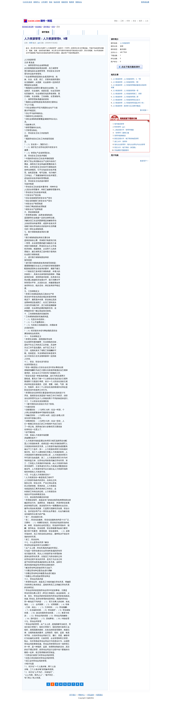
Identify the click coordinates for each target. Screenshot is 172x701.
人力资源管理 (125, 43)
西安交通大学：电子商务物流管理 (126, 139)
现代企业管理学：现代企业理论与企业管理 (129, 144)
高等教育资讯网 (27, 27)
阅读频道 (38, 27)
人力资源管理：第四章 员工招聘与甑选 (126, 106)
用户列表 (76, 32)
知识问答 (57, 2)
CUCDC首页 (27, 2)
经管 (128, 21)
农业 (134, 21)
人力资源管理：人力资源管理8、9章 (125, 82)
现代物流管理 (119, 124)
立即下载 (91, 32)
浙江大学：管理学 (120, 141)
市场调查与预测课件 (121, 150)
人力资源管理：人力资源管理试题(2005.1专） (129, 103)
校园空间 (64, 2)
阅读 (50, 2)
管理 (30, 43)
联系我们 (99, 695)
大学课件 (44, 2)
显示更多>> (144, 110)
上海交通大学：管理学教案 (124, 130)
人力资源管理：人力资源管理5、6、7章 (127, 79)
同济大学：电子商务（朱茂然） (125, 147)
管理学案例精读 (120, 136)
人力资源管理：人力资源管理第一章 (125, 91)
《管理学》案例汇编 (121, 133)
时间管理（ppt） (120, 127)
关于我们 (72, 695)
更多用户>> (144, 161)
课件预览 (46, 27)
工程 (122, 21)
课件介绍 (30, 32)
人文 (146, 21)
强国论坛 (78, 2)
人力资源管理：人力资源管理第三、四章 (127, 94)
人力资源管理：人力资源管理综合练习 (126, 100)
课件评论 (60, 32)
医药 (140, 21)
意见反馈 (90, 695)
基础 (115, 21)
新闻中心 (36, 2)
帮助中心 (81, 695)
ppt (39, 43)
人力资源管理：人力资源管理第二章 (125, 97)
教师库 (71, 2)
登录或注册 (145, 2)
